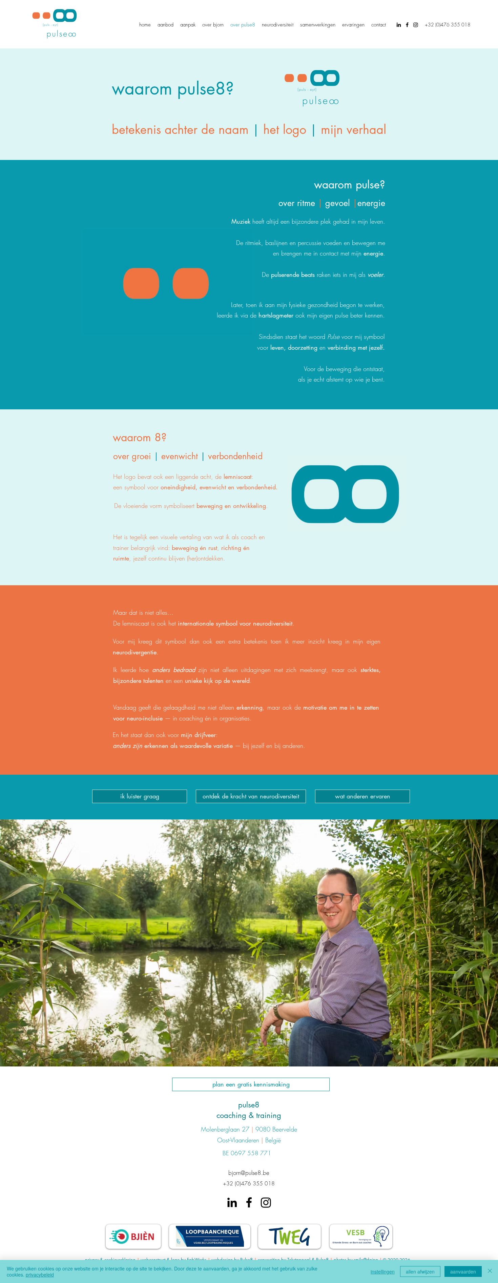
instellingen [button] (383, 1271)
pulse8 (249, 1104)
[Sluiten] (490, 1271)
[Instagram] (416, 25)
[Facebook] (407, 25)
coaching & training (248, 1115)
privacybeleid (40, 1274)
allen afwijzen (420, 1271)
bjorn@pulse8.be (248, 1173)
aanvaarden (463, 1271)
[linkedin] (399, 25)
